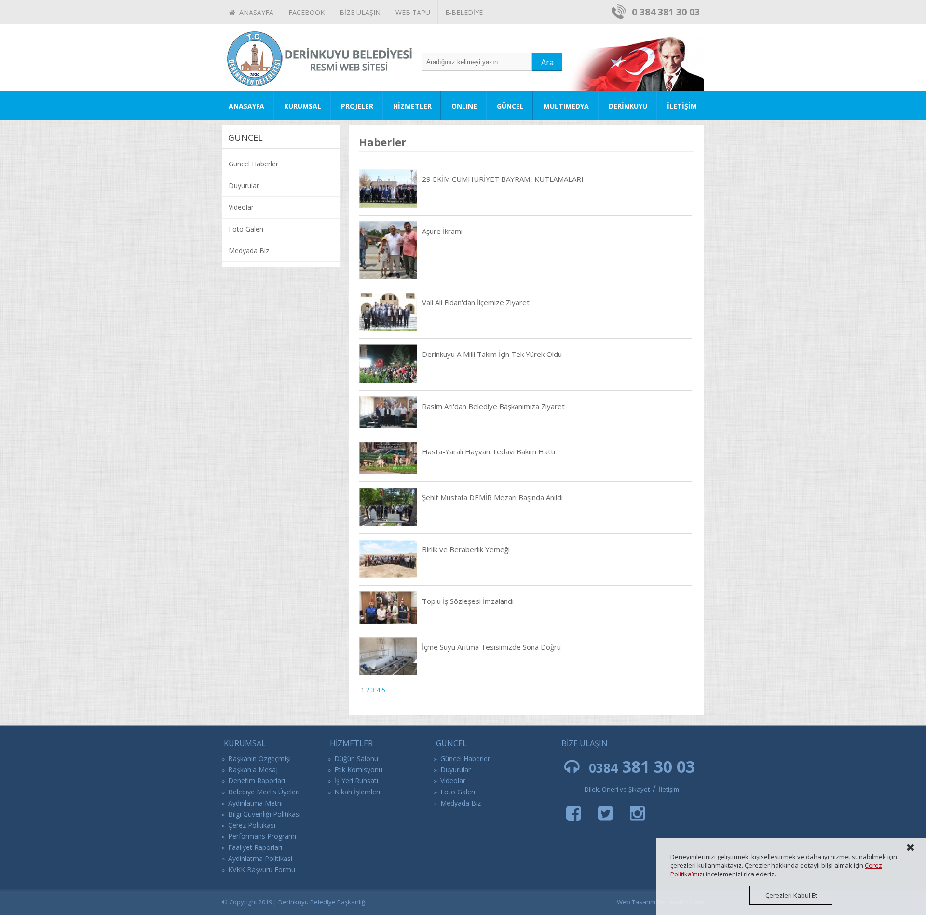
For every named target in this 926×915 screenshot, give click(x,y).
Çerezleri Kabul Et (791, 895)
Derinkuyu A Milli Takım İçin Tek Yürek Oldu (492, 354)
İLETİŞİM (682, 105)
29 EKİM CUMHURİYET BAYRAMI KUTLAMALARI (503, 179)
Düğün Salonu (356, 758)
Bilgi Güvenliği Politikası (264, 814)
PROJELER (357, 105)
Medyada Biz (249, 250)
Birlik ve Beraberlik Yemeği (466, 549)
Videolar (241, 207)
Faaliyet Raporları (255, 847)
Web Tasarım (636, 902)
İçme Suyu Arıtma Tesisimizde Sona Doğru (491, 647)
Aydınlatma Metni (255, 802)
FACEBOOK (306, 12)
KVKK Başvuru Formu (261, 869)
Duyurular (244, 185)
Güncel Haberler (253, 163)
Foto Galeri (246, 228)
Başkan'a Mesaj (253, 769)
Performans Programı (262, 836)
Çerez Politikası (251, 825)
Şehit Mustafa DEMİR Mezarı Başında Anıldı (492, 497)
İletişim (669, 789)
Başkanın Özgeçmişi (259, 758)
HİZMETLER (412, 105)
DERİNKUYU (628, 105)
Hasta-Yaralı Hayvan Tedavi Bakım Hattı (488, 451)
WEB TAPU (412, 12)
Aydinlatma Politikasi (260, 858)
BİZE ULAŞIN (360, 12)
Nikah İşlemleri (357, 791)
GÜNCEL (510, 105)
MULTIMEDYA (566, 105)
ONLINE (464, 105)
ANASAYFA (254, 12)
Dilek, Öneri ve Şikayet (617, 789)
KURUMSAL (302, 105)
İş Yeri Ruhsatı (356, 780)
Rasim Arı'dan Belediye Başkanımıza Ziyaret (493, 406)
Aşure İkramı (442, 231)
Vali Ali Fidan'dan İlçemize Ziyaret (476, 302)
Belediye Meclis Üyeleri (264, 791)
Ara (547, 62)
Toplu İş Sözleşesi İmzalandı (468, 601)
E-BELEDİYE (464, 12)
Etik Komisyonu (358, 769)
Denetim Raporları (256, 780)
